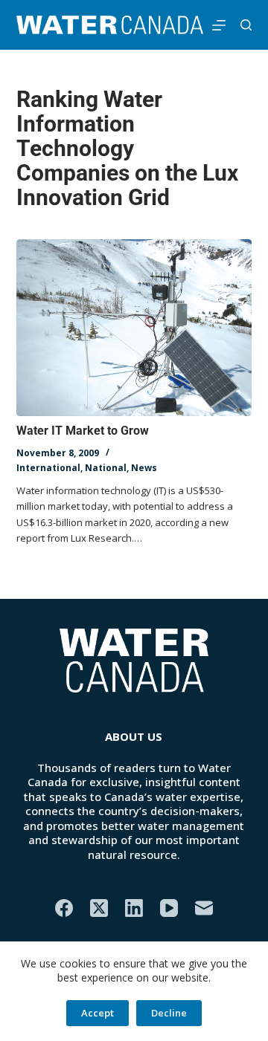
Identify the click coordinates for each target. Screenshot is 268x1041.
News (144, 467)
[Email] (204, 908)
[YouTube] (169, 908)
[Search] (246, 24)
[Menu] (219, 25)
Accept (97, 1012)
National (106, 467)
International (48, 467)
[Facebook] (64, 908)
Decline (169, 1012)
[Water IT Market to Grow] (134, 327)
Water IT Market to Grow (82, 431)
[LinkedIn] (134, 908)
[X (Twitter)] (99, 908)
